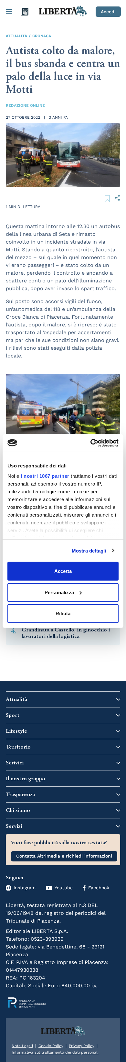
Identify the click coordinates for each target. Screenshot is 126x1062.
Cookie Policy (50, 1046)
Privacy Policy (81, 1046)
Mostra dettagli (89, 550)
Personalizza (59, 592)
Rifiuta (63, 613)
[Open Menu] (9, 11)
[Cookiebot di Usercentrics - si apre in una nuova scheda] (91, 443)
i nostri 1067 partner (45, 475)
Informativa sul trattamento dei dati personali (55, 1052)
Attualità (16, 36)
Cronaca (41, 36)
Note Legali (22, 1046)
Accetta (63, 571)
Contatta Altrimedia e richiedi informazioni (64, 856)
